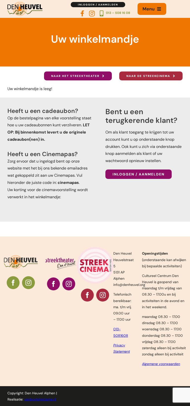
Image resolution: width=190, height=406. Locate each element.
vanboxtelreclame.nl (40, 399)
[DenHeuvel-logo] (25, 3)
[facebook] (13, 282)
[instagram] (28, 282)
